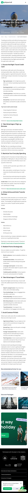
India (17, 488)
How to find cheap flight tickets (14, 120)
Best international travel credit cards (16, 188)
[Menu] (25, 2)
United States (7, 488)
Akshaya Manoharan (5, 32)
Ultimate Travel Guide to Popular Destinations (13, 243)
